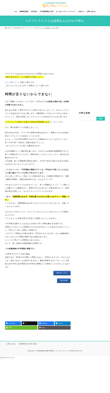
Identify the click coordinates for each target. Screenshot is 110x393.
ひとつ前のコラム (12, 82)
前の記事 (63, 280)
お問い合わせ (11, 344)
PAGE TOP (105, 379)
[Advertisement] (38, 52)
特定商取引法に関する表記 (28, 344)
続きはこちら (62, 273)
